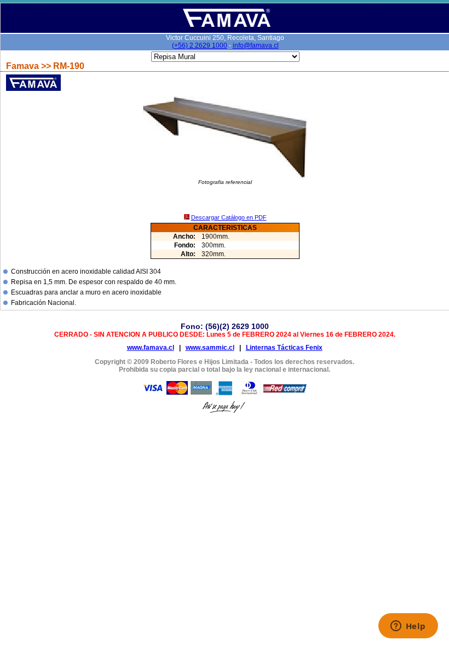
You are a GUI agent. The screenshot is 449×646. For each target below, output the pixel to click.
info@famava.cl (256, 45)
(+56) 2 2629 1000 (199, 45)
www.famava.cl (150, 347)
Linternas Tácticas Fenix (284, 347)
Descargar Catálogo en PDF (229, 217)
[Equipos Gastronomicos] (225, 25)
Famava (23, 66)
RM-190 (68, 66)
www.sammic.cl (210, 347)
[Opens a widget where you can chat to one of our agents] (408, 627)
